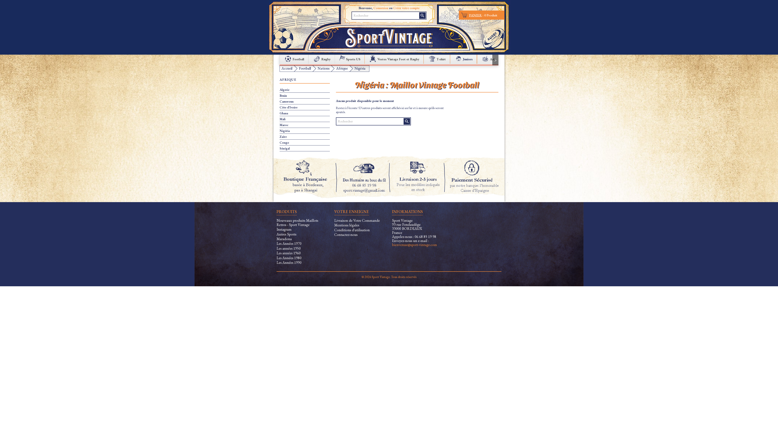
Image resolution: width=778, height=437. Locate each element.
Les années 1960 (289, 253)
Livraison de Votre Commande (357, 220)
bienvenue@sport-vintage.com (414, 244)
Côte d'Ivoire (288, 107)
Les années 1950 (289, 248)
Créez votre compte (406, 8)
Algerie (284, 90)
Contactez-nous (346, 234)
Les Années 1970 (289, 243)
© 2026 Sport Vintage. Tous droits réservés (389, 277)
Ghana (284, 113)
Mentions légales (346, 225)
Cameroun (287, 102)
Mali (282, 119)
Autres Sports (286, 234)
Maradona (284, 239)
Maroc (284, 125)
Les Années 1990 (289, 262)
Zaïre (283, 137)
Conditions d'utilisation (352, 230)
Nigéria (285, 131)
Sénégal (285, 148)
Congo (284, 143)
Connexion (380, 8)
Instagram (284, 229)
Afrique (288, 80)
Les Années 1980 (289, 258)
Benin (283, 96)
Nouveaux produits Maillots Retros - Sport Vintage (297, 222)
